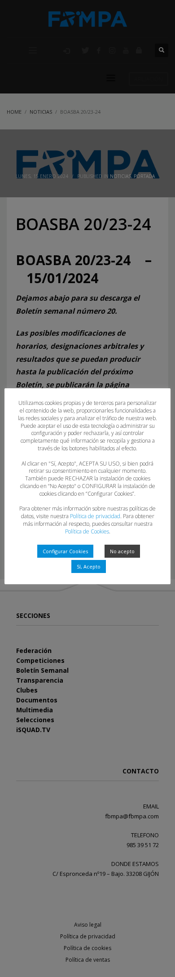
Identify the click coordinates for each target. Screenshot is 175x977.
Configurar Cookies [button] (65, 551)
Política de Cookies (87, 531)
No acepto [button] (122, 551)
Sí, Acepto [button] (89, 566)
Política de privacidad (95, 516)
